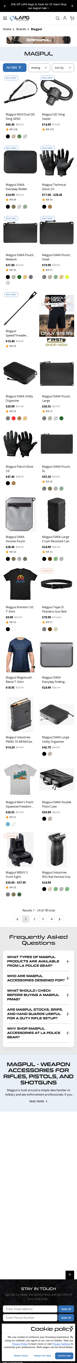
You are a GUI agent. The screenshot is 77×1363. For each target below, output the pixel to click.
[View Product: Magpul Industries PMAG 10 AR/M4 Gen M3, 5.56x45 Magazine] (20, 714)
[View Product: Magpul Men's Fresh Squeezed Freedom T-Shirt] (20, 779)
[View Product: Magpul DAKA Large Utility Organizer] (56, 714)
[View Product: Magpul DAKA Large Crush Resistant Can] (56, 514)
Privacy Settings (61, 1343)
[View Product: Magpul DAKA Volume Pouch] (20, 514)
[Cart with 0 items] (72, 18)
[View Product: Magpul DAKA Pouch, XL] (56, 444)
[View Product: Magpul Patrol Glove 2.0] (20, 444)
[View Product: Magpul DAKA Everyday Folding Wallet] (56, 654)
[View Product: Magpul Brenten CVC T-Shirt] (20, 584)
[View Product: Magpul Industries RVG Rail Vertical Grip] (56, 849)
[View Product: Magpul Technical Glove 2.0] (56, 162)
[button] (8, 136)
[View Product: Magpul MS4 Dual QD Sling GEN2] (20, 91)
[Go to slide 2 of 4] (5, 6)
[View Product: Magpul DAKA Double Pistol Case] (56, 779)
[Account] (65, 18)
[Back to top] (70, 1275)
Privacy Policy (20, 1343)
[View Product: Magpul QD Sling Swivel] (56, 91)
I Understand (64, 1356)
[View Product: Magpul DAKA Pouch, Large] (56, 373)
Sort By (59, 68)
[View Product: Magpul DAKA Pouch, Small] (56, 232)
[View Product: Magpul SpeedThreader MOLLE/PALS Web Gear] (20, 308)
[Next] (60, 919)
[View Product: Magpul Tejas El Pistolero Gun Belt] (56, 584)
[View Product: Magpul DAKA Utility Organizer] (20, 373)
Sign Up (66, 1309)
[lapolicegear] (19, 18)
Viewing (35, 67)
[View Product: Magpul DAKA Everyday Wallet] (20, 162)
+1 (8, 283)
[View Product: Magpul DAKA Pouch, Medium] (20, 232)
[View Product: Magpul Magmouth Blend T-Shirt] (20, 654)
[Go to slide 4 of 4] (72, 6)
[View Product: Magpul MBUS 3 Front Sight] (20, 849)
